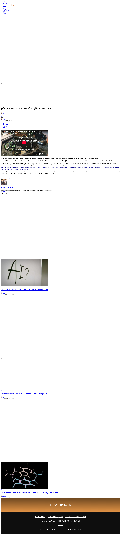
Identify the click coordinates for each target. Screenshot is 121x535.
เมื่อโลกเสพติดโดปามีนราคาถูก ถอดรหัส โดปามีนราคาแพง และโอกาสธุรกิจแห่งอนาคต (29, 492)
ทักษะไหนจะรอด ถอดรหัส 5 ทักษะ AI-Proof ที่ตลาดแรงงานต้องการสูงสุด (24, 290)
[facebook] (117, 1)
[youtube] (120, 1)
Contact (4, 15)
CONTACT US (63, 521)
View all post (3, 191)
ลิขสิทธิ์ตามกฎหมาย (55, 517)
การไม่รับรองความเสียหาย (75, 517)
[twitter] (118, 1)
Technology (3, 104)
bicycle (2, 178)
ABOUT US (75, 521)
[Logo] (9, 5)
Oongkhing (4, 113)
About (4, 14)
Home (4, 8)
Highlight (2, 286)
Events (4, 13)
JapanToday (5, 175)
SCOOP (4, 12)
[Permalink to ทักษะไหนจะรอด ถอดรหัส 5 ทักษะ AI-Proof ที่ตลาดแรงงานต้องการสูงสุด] (24, 285)
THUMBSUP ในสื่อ (48, 521)
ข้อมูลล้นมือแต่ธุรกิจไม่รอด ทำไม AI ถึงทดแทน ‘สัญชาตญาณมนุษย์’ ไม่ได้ (25, 393)
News (4, 9)
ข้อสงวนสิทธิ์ (40, 517)
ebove (5, 178)
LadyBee (4, 293)
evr (6, 178)
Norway (9, 178)
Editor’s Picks (6, 10)
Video (4, 11)
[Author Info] (4, 184)
